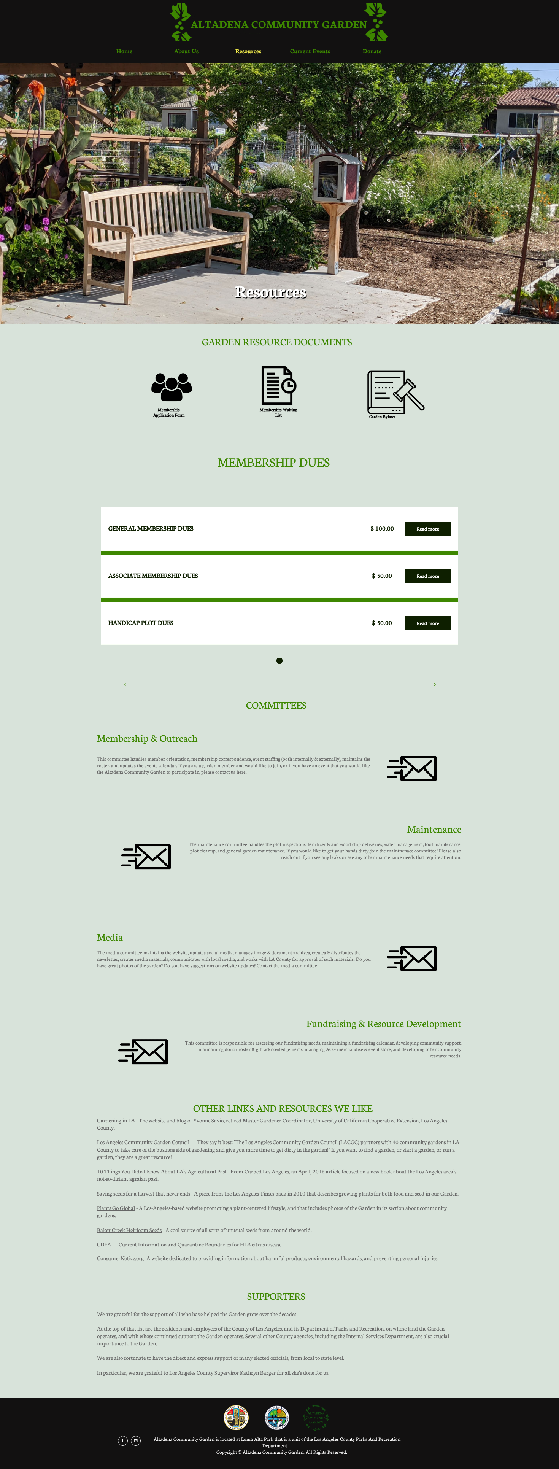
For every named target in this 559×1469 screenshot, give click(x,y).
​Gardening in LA (116, 1120)
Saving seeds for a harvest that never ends (143, 1193)
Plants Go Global (116, 1207)
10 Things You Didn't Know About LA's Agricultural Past (162, 1171)
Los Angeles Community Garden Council (143, 1141)
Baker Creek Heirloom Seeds (129, 1229)
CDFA (104, 1244)
